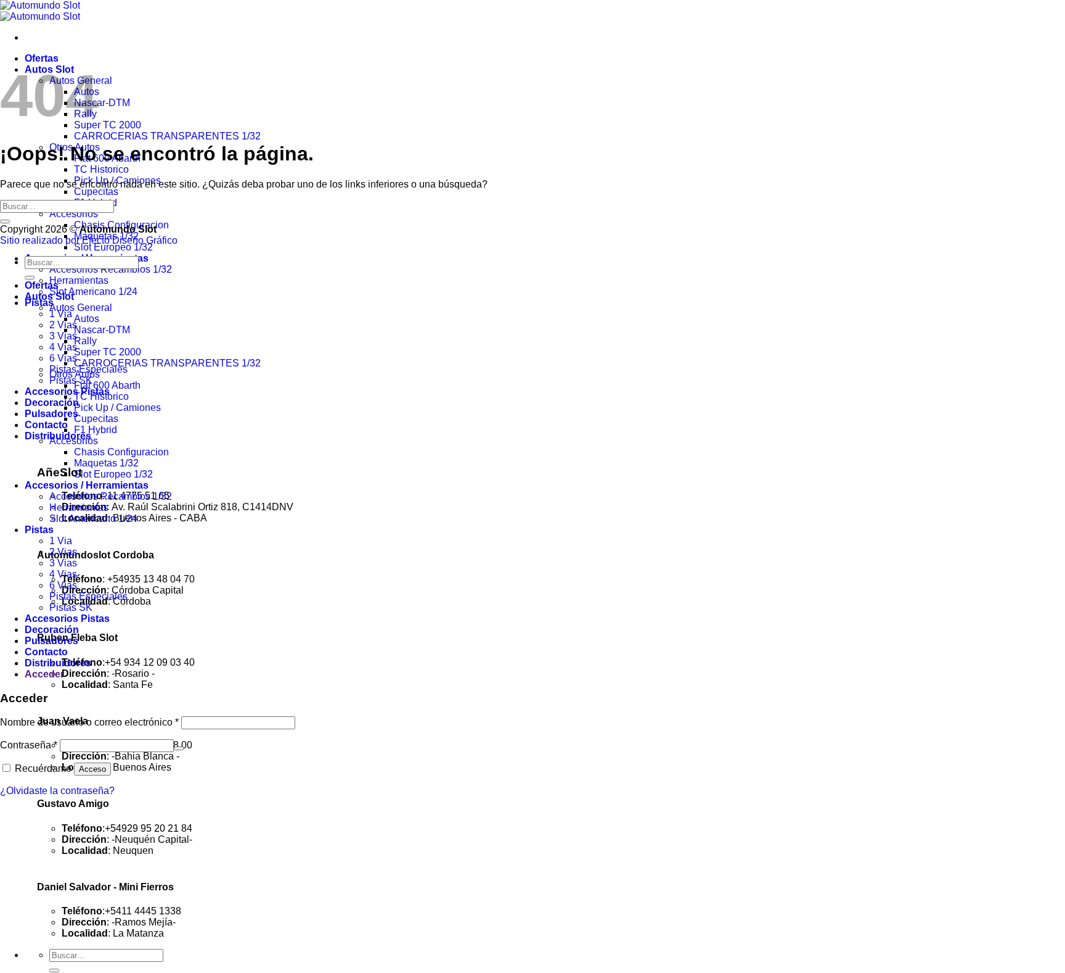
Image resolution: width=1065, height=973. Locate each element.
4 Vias (63, 574)
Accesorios (73, 214)
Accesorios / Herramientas (87, 485)
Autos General (80, 307)
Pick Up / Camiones (117, 407)
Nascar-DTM (102, 102)
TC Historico (101, 169)
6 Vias (63, 585)
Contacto (46, 425)
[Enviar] (54, 970)
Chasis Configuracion (121, 452)
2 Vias (63, 552)
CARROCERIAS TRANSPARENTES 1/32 (167, 136)
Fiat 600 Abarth (107, 385)
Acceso (92, 769)
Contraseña (28, 745)
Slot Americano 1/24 (93, 291)
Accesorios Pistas (67, 618)
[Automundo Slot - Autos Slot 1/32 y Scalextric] (40, 11)
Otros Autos (74, 374)
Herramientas (78, 280)
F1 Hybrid (95, 429)
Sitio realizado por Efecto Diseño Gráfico (89, 240)
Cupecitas (96, 191)
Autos (86, 318)
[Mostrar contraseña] (179, 748)
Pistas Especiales (88, 596)
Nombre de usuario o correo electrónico (89, 722)
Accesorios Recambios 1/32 (110, 269)
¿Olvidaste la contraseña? (57, 790)
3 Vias (63, 563)
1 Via (60, 313)
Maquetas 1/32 (106, 463)
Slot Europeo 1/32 (113, 247)
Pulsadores (51, 413)
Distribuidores (58, 663)
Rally (85, 341)
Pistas (39, 529)
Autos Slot (49, 296)
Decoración (52, 402)
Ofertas (42, 58)
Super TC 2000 (107, 125)
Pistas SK (70, 380)
